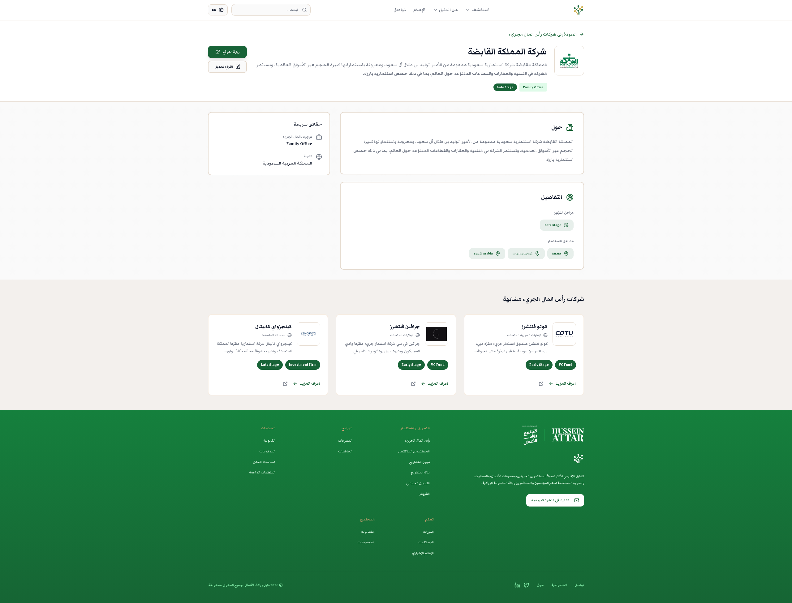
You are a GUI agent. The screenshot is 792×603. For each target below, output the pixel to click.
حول (540, 585)
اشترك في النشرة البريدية (550, 500)
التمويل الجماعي (418, 483)
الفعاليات (368, 531)
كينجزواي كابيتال (273, 326)
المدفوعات (267, 451)
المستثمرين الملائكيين (414, 451)
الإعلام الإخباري (423, 553)
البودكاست (426, 542)
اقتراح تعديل (223, 66)
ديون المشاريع (419, 461)
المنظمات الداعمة (262, 472)
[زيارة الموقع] (541, 383)
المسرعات (345, 440)
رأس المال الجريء (417, 440)
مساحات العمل (264, 461)
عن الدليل (448, 9)
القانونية (269, 440)
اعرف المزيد (565, 384)
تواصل (400, 9)
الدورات (428, 531)
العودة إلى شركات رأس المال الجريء (543, 34)
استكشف (480, 9)
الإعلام (419, 9)
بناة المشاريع (420, 472)
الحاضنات (345, 451)
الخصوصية (559, 585)
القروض (424, 493)
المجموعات (366, 542)
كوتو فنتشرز (535, 326)
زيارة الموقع (231, 51)
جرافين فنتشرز (405, 326)
